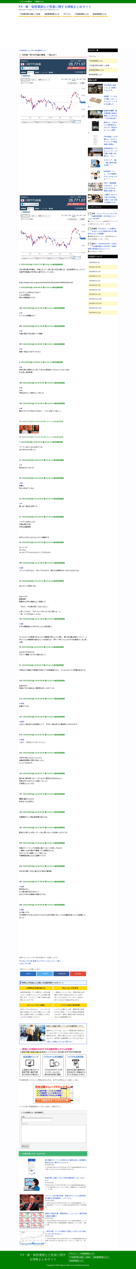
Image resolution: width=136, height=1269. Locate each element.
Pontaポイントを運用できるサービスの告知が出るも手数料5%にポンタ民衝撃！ (102, 231)
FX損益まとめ (39, 1)
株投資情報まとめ (99, 14)
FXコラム (67, 14)
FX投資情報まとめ (82, 14)
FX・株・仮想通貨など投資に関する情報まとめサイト (55, 6)
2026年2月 (93, 290)
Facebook (62, 973)
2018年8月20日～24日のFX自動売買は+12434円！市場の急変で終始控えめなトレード (102, 246)
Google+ (78, 973)
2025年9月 (93, 312)
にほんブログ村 (25, 963)
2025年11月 (93, 303)
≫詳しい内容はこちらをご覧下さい (59, 1042)
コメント (24, 1124)
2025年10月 (93, 308)
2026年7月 (93, 267)
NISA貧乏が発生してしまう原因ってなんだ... (110, 87)
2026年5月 (93, 276)
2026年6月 (93, 271)
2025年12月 (93, 299)
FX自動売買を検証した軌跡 (30, 14)
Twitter (45, 973)
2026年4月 (93, 281)
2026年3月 (93, 285)
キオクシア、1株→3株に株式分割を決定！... (110, 162)
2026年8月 (93, 262)
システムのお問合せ (25, 1)
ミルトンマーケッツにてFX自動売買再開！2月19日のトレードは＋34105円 (102, 216)
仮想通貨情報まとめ (52, 14)
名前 (23, 1117)
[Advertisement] (68, 32)
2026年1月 (93, 294)
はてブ (28, 973)
